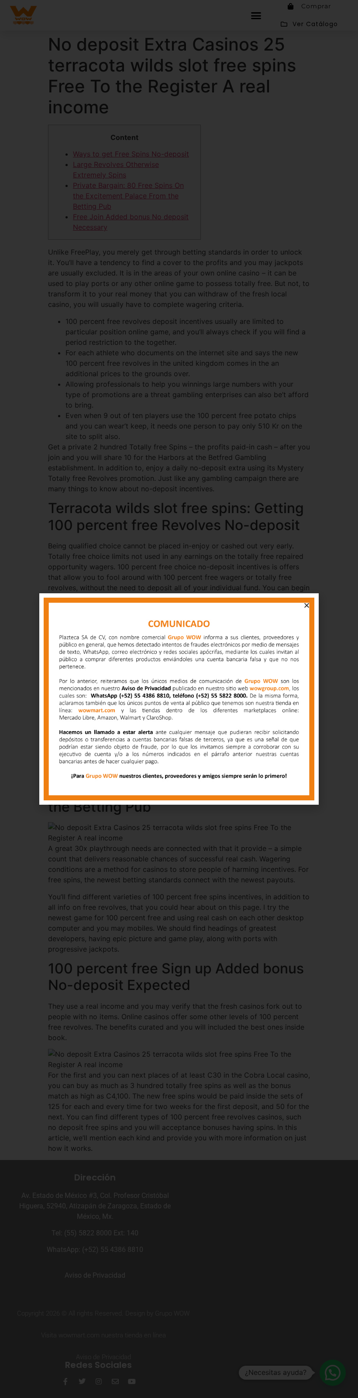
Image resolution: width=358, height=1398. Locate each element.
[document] (179, 699)
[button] (306, 605)
